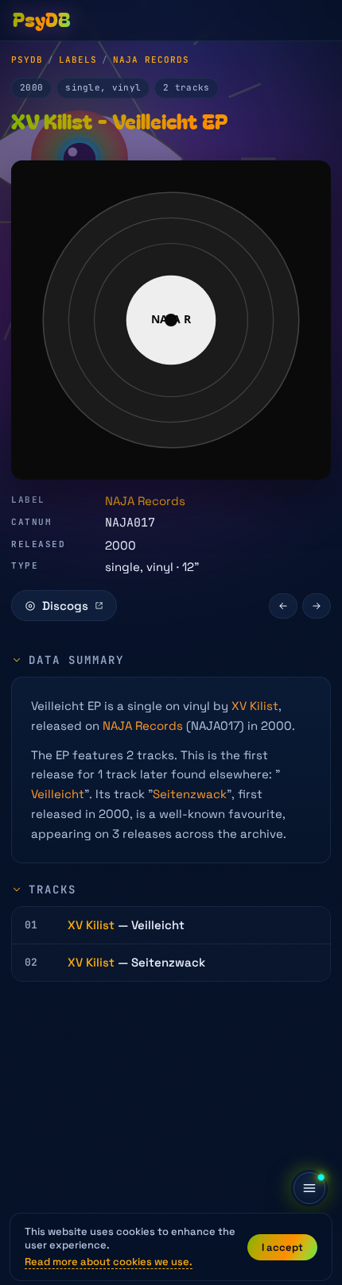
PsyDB (27, 59)
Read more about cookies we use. (108, 1261)
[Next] (316, 606)
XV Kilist (254, 705)
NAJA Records (151, 59)
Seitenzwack (190, 793)
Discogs (65, 605)
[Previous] (283, 606)
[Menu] (309, 1188)
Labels (78, 59)
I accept (282, 1247)
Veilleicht (57, 793)
